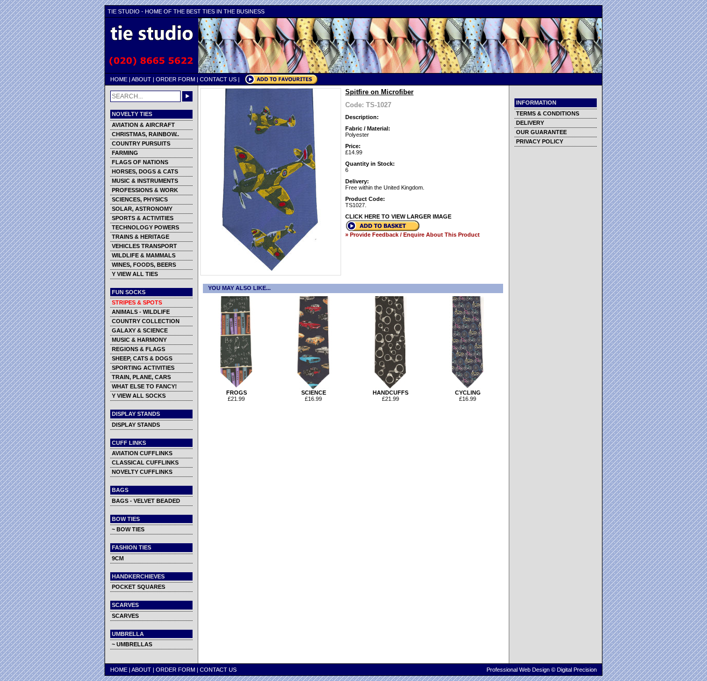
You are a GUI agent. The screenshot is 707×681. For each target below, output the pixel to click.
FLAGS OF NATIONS (140, 162)
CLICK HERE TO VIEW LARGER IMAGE (398, 216)
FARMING (125, 153)
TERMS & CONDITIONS (547, 113)
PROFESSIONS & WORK (145, 190)
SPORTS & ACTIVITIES (142, 218)
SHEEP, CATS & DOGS (142, 358)
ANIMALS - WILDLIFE (141, 312)
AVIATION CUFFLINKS (142, 453)
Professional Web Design (518, 669)
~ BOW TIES (128, 529)
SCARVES (125, 616)
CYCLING (468, 392)
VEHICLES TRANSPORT (144, 246)
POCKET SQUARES (138, 587)
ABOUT (141, 79)
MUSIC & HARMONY (139, 340)
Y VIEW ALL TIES (135, 274)
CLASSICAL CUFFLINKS (145, 462)
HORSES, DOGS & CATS (145, 171)
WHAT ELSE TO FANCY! (144, 386)
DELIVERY (530, 123)
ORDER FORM (175, 79)
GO (187, 96)
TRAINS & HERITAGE (140, 237)
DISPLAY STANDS (136, 425)
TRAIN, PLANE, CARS (141, 377)
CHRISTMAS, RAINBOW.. (145, 134)
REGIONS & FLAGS (138, 349)
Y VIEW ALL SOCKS (139, 396)
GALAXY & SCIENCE (140, 330)
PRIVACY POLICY (539, 141)
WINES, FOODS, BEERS (144, 265)
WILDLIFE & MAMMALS (143, 255)
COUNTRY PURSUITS (141, 143)
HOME (118, 79)
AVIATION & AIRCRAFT (143, 125)
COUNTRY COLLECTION (146, 321)
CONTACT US (218, 79)
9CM (118, 558)
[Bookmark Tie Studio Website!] (281, 82)
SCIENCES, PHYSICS (140, 199)
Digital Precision (577, 669)
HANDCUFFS (390, 392)
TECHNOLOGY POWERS (145, 227)
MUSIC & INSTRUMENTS (145, 181)
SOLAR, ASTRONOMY (142, 209)
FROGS (236, 392)
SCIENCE (313, 392)
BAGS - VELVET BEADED (146, 501)
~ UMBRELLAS (132, 644)
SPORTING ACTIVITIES (143, 368)
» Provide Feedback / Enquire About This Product (412, 234)
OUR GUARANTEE (541, 132)
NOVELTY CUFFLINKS (142, 472)
